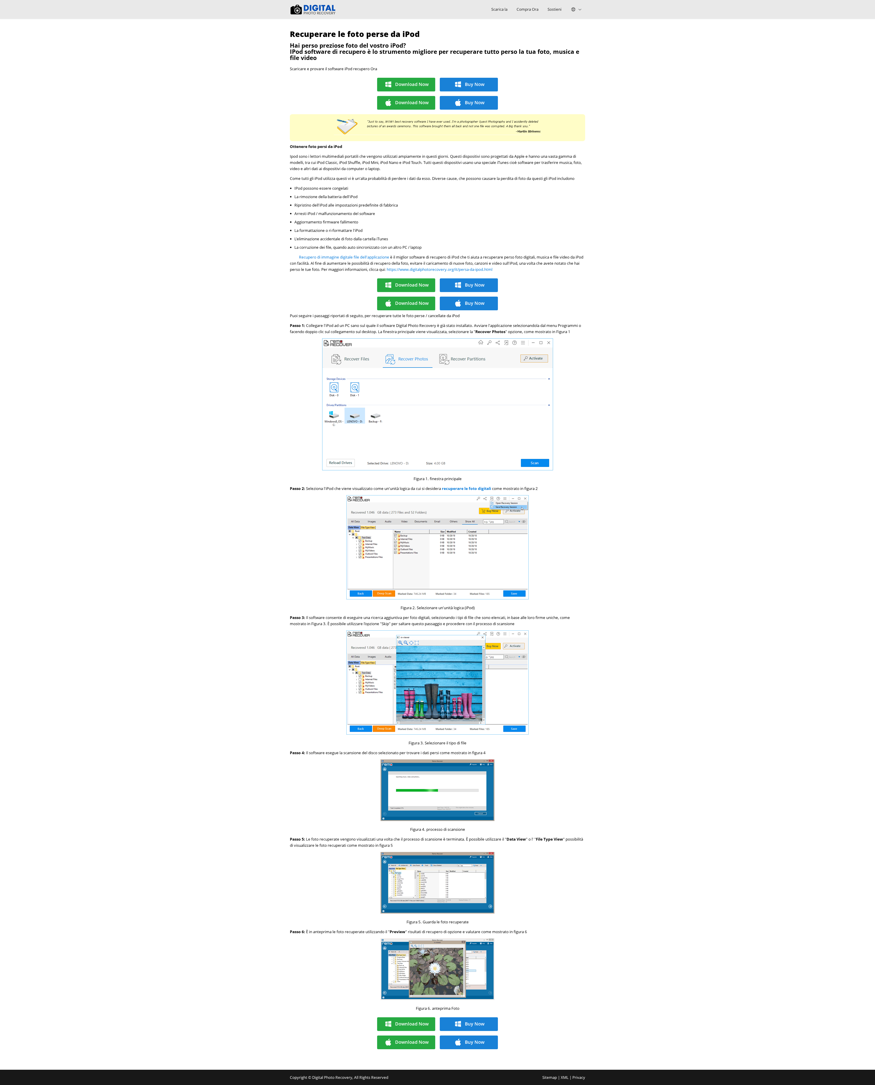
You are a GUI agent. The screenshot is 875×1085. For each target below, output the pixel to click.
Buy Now (474, 84)
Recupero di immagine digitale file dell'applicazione (344, 257)
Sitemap (549, 1077)
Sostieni (554, 9)
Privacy (578, 1077)
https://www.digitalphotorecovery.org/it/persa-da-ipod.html (439, 269)
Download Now (412, 84)
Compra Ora (527, 9)
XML (565, 1077)
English (575, 9)
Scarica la (499, 9)
